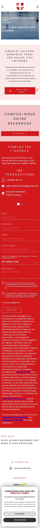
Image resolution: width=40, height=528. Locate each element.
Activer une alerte (22, 90)
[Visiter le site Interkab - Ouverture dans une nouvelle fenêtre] (20, 484)
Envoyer (12, 310)
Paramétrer (19, 514)
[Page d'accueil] (20, 7)
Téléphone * (9, 245)
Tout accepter (20, 520)
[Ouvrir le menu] (37, 6)
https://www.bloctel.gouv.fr (14, 398)
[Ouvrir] (2, 6)
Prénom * (8, 224)
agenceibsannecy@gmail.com (22, 185)
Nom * (5, 213)
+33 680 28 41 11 (14, 180)
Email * (6, 235)
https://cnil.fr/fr (24, 372)
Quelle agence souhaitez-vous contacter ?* (19, 257)
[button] (18, 204)
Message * (8, 269)
